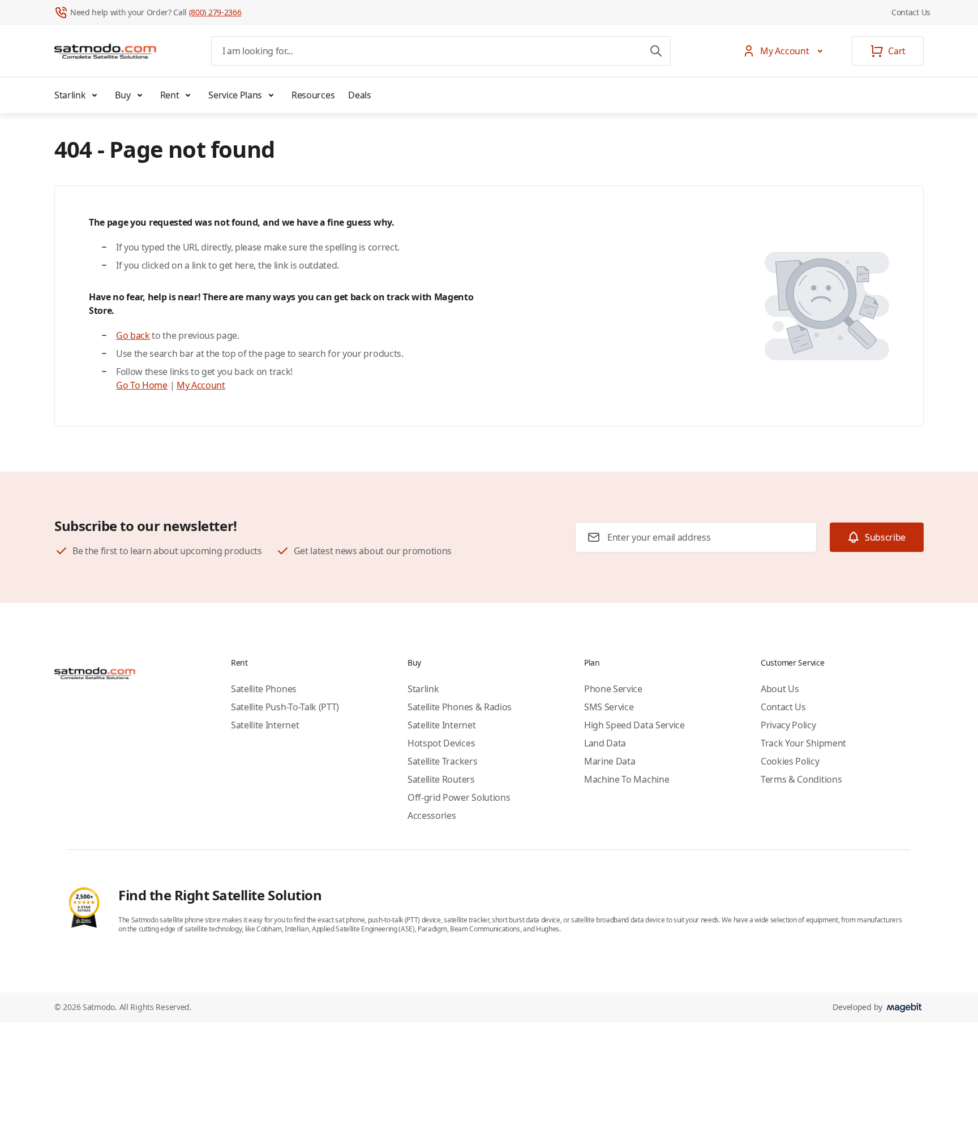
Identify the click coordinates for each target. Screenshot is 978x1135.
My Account (201, 385)
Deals (359, 95)
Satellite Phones (264, 689)
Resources (312, 95)
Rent (169, 95)
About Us (780, 689)
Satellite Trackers (442, 761)
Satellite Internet (265, 725)
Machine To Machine (626, 779)
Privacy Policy (788, 725)
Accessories (432, 815)
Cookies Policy (790, 761)
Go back (133, 335)
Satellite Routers (441, 779)
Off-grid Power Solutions (459, 797)
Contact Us (910, 12)
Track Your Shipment (803, 743)
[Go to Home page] (105, 51)
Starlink (69, 95)
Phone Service (613, 689)
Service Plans (235, 95)
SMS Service (608, 707)
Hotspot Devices (441, 743)
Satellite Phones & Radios (460, 707)
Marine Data (609, 761)
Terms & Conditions (801, 779)
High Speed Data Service (634, 725)
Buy (122, 95)
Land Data (605, 743)
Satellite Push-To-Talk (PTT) (285, 707)
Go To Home (142, 385)
